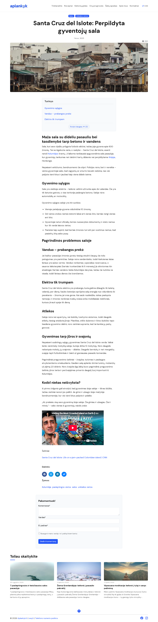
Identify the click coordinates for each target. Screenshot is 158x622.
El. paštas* (43, 525)
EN (147, 6)
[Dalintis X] (51, 474)
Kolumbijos (53, 153)
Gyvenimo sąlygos (53, 108)
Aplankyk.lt (22, 618)
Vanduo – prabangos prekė (58, 113)
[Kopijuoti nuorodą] (64, 474)
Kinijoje (112, 157)
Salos (71, 16)
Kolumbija (47, 487)
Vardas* (42, 517)
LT (143, 6)
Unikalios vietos (82, 16)
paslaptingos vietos (62, 487)
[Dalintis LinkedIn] (57, 474)
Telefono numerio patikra (46, 618)
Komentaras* (44, 505)
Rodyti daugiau (79, 127)
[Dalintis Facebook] (44, 474)
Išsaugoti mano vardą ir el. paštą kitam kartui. (59, 533)
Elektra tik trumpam (54, 119)
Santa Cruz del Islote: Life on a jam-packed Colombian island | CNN (74, 457)
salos (75, 487)
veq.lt (31, 618)
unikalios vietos (85, 487)
